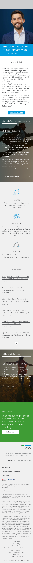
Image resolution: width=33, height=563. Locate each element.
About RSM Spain (16, 113)
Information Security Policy (16, 552)
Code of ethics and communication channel (16, 548)
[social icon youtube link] (30, 460)
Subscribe (10, 432)
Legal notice (16, 541)
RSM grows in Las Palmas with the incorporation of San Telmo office (15, 278)
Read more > (6, 281)
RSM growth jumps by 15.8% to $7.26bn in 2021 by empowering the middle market (16, 311)
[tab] (9, 121)
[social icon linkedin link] (19, 460)
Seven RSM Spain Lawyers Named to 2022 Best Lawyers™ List (16, 323)
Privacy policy (16, 554)
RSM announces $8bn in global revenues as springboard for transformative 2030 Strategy (14, 289)
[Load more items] (16, 343)
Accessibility (16, 544)
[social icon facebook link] (22, 460)
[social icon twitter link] (27, 460)
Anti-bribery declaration (16, 546)
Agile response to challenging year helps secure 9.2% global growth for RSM (16, 334)
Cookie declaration (16, 550)
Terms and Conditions (16, 556)
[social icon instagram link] (25, 460)
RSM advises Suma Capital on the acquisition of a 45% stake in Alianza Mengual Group (16, 300)
